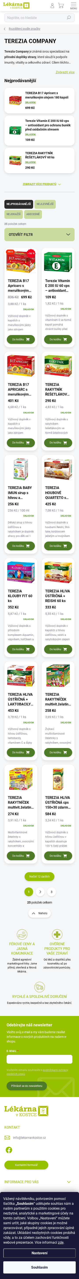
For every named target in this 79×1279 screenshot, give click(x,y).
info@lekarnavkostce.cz (29, 1137)
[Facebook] (8, 1149)
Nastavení (39, 1253)
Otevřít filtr (21, 235)
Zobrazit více (65, 72)
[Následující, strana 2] (40, 891)
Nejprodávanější (19, 204)
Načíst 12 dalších (39, 876)
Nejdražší (14, 214)
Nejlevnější (45, 204)
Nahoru (42, 913)
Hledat (69, 17)
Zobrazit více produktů (39, 184)
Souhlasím (39, 1267)
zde (60, 1242)
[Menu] (73, 5)
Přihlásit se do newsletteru (26, 1086)
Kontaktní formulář (26, 1165)
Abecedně (33, 214)
